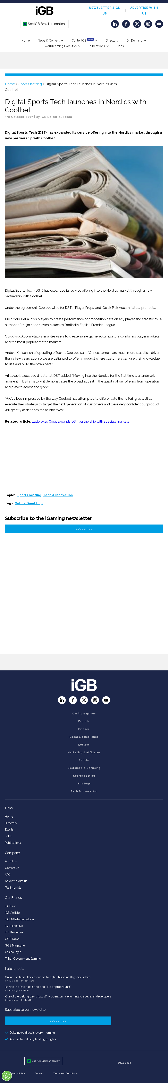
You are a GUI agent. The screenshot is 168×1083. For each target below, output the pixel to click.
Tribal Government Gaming (23, 958)
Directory (112, 40)
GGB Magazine (15, 945)
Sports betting (30, 84)
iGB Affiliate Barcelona (19, 919)
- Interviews (26, 981)
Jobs (120, 46)
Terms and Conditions (65, 1073)
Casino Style (13, 952)
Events (9, 829)
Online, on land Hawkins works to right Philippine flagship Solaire (48, 977)
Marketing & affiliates (84, 752)
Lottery (84, 744)
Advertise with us (16, 881)
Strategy (84, 783)
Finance (84, 729)
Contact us (12, 868)
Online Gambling (29, 503)
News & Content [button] (48, 40)
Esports (84, 721)
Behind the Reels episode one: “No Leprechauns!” (38, 986)
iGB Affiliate (12, 912)
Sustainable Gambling (84, 768)
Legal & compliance (84, 737)
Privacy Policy (17, 1073)
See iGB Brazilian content (44, 24)
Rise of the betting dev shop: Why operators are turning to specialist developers (58, 996)
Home (26, 40)
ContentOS (82, 40)
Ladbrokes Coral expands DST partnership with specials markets (80, 421)
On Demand (134, 40)
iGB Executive (14, 925)
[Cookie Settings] (7, 1076)
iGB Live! (10, 906)
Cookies (39, 1073)
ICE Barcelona (14, 932)
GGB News (12, 939)
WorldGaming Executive (60, 46)
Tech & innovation (58, 495)
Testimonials (13, 887)
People (84, 760)
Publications (97, 46)
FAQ (7, 874)
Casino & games (84, 713)
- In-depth (25, 1000)
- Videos (24, 990)
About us (11, 861)
